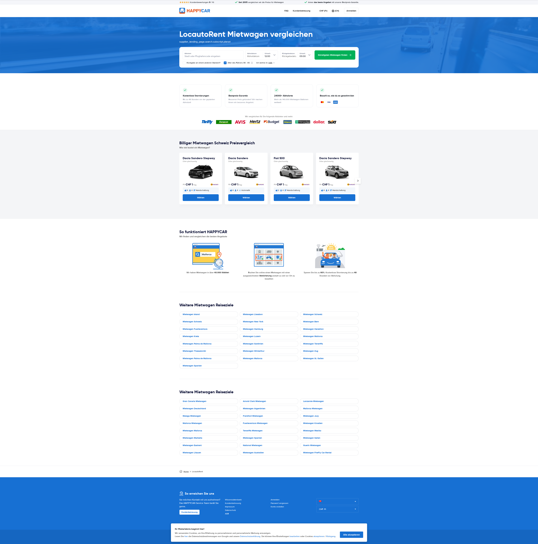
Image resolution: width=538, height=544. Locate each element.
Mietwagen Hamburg (253, 329)
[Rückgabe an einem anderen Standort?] (184, 62)
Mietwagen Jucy (311, 415)
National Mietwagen (252, 445)
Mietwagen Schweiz (312, 314)
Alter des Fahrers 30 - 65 (239, 63)
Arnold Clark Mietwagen (254, 401)
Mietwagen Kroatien (313, 423)
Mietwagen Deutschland (194, 408)
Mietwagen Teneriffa (313, 343)
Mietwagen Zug (310, 351)
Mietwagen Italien (311, 437)
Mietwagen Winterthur (253, 351)
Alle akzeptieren (351, 534)
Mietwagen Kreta (191, 336)
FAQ (286, 10)
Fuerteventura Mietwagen (255, 423)
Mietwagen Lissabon (253, 314)
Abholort (188, 53)
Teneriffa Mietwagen (253, 430)
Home (186, 471)
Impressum (230, 507)
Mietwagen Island (191, 314)
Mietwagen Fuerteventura (195, 329)
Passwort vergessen (279, 503)
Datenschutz (230, 510)
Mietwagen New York (253, 321)
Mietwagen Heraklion (313, 329)
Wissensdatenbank (233, 500)
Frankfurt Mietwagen (253, 415)
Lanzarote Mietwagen (313, 401)
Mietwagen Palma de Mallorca (197, 343)
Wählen (200, 197)
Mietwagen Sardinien (253, 343)
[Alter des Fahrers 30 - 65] (225, 62)
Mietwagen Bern (311, 321)
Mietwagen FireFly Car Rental (317, 452)
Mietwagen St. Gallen (313, 358)
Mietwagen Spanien (192, 365)
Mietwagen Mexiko (312, 430)
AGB (227, 514)
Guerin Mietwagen (312, 445)
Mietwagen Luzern (252, 336)
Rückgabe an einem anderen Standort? (203, 63)
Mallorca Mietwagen (313, 408)
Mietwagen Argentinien (254, 408)
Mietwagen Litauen (192, 452)
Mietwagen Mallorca (313, 336)
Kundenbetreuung (301, 10)
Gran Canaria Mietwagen (194, 401)
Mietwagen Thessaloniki (194, 351)
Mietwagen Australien (253, 452)
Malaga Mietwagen (192, 415)
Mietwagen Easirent (192, 445)
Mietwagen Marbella (192, 437)
